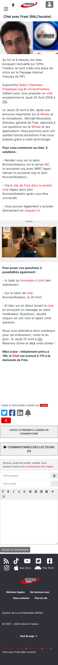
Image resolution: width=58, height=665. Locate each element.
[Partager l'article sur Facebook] (13, 414)
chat (49, 93)
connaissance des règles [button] (39, 466)
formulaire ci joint (32, 280)
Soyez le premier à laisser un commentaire (29, 431)
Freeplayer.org (12, 89)
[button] (3, 492)
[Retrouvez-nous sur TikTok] (16, 561)
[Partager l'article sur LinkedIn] (21, 414)
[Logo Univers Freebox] (29, 5)
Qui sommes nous (39, 592)
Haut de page (27, 636)
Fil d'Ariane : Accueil (13, 648)
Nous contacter (21, 598)
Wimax (45, 114)
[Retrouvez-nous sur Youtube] (28, 561)
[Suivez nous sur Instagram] (7, 567)
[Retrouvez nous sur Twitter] (39, 561)
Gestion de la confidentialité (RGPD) (22, 612)
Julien (44, 405)
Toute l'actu (34, 648)
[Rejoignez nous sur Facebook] (50, 561)
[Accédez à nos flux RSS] (7, 561)
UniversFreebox (38, 89)
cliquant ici (32, 210)
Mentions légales (15, 592)
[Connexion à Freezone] (49, 4)
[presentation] (3, 492)
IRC (47, 164)
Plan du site (41, 598)
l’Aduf (23, 85)
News (47, 648)
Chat (16, 356)
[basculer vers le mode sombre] (13, 5)
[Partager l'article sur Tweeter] (5, 414)
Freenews (35, 85)
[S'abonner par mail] (28, 414)
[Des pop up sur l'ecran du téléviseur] (6, 420)
